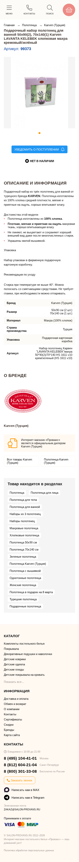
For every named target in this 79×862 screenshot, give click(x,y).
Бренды (9, 729)
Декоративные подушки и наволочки (28, 654)
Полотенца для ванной (25, 506)
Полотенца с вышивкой (25, 570)
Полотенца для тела (23, 499)
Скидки (8, 724)
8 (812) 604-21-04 (20, 765)
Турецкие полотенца (23, 599)
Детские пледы (14, 669)
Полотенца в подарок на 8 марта (31, 592)
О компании (11, 709)
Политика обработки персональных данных (29, 850)
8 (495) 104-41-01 (20, 758)
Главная (9, 25)
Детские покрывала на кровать (24, 674)
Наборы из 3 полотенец (25, 514)
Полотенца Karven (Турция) (56, 461)
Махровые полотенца (24, 528)
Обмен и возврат (15, 703)
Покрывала (11, 648)
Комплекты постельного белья (24, 643)
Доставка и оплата (16, 698)
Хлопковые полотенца (24, 535)
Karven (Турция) (54, 25)
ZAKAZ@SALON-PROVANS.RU (22, 809)
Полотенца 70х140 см (24, 549)
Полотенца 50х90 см (23, 542)
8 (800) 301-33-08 (20, 771)
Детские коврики (15, 659)
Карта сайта (12, 735)
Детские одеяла (14, 664)
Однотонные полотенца (25, 578)
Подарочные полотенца (25, 606)
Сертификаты (13, 719)
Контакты (10, 714)
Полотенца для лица (44, 492)
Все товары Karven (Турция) (19, 461)
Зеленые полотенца (23, 556)
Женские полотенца (23, 585)
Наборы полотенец (22, 521)
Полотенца (29, 25)
